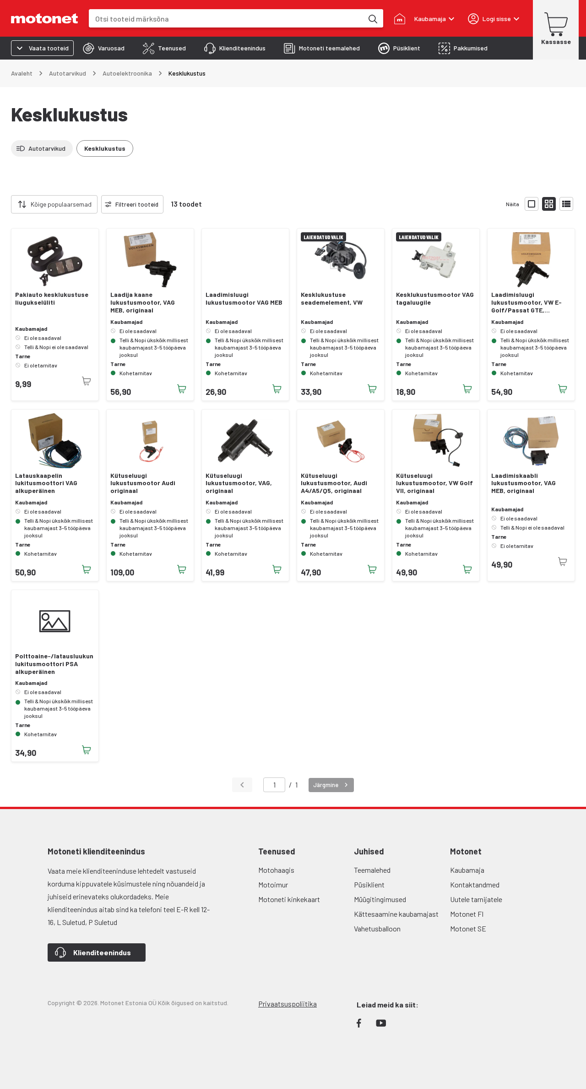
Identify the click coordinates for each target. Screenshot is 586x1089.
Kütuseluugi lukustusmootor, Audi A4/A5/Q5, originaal (334, 483)
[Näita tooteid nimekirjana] (566, 204)
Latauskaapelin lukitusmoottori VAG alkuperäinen (46, 483)
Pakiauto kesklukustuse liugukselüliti (51, 298)
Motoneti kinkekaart (289, 899)
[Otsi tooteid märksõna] (372, 18)
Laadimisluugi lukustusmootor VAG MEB (244, 298)
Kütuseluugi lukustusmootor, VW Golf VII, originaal (434, 483)
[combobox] (226, 18)
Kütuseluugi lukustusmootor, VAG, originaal (239, 483)
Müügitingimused (380, 899)
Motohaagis (276, 869)
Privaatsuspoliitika (287, 1003)
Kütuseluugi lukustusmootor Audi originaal (142, 483)
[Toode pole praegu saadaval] (86, 381)
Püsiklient (369, 884)
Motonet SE (468, 928)
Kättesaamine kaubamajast (396, 913)
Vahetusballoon (377, 928)
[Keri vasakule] (5, 204)
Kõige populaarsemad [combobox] (61, 204)
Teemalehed (372, 869)
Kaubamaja (467, 869)
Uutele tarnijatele (476, 899)
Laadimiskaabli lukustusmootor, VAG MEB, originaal (523, 483)
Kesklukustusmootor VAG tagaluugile (435, 298)
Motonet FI (466, 913)
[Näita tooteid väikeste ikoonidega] (549, 204)
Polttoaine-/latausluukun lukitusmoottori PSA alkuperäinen (54, 663)
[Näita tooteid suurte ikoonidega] (531, 204)
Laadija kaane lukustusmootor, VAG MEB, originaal (142, 302)
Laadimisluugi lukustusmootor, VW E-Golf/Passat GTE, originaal (526, 302)
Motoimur (273, 884)
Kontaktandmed (474, 884)
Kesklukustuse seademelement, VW (332, 298)
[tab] (104, 48)
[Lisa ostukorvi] (182, 389)
